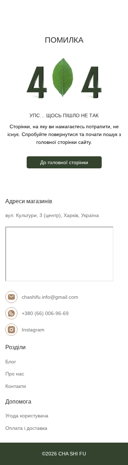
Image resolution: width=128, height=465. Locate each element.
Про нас (14, 374)
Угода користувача (26, 415)
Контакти (15, 386)
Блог (10, 361)
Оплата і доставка (26, 428)
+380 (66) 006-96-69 (45, 313)
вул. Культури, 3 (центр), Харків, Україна (52, 215)
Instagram (33, 329)
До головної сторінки (64, 162)
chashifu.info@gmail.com (50, 297)
